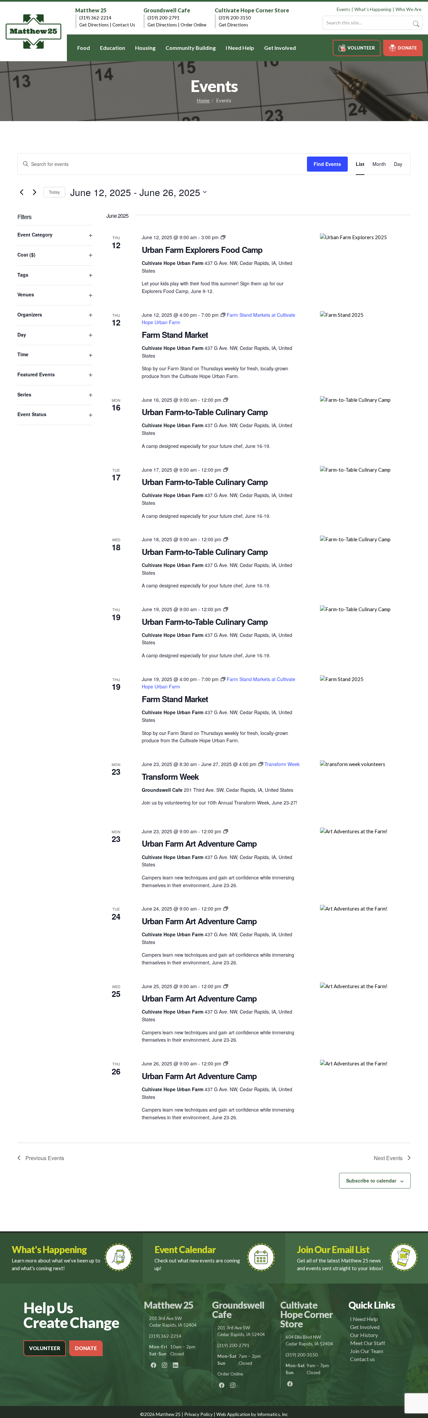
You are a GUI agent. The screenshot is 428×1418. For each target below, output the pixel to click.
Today (54, 192)
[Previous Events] (21, 192)
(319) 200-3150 (235, 17)
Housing (145, 47)
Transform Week (170, 776)
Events (343, 9)
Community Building (191, 47)
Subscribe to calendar (371, 1180)
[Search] (416, 24)
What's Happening (372, 9)
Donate (407, 48)
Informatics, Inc (272, 1414)
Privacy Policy (198, 1414)
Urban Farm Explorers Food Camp (202, 249)
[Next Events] (34, 192)
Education (112, 47)
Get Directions (94, 24)
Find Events (327, 164)
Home (203, 100)
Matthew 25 (90, 10)
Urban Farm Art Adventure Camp (199, 843)
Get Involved (280, 47)
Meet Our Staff (367, 1343)
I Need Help (240, 47)
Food (83, 47)
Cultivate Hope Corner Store (252, 10)
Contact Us (123, 24)
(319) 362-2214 (95, 17)
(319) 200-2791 (163, 17)
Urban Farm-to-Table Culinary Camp (205, 411)
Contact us (362, 1359)
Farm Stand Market (175, 334)
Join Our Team (366, 1351)
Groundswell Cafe (166, 10)
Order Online (193, 24)
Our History (364, 1335)
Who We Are (408, 9)
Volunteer (361, 48)
